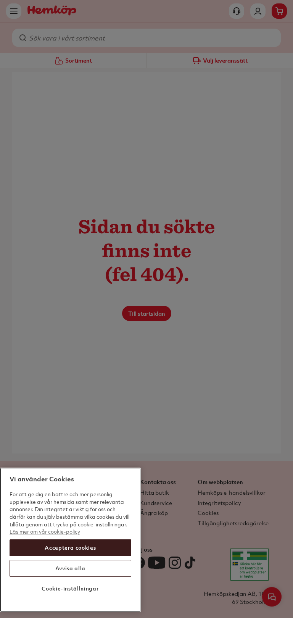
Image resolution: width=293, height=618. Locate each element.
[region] (70, 540)
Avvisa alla (70, 568)
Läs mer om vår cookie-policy (45, 531)
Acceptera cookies (70, 547)
